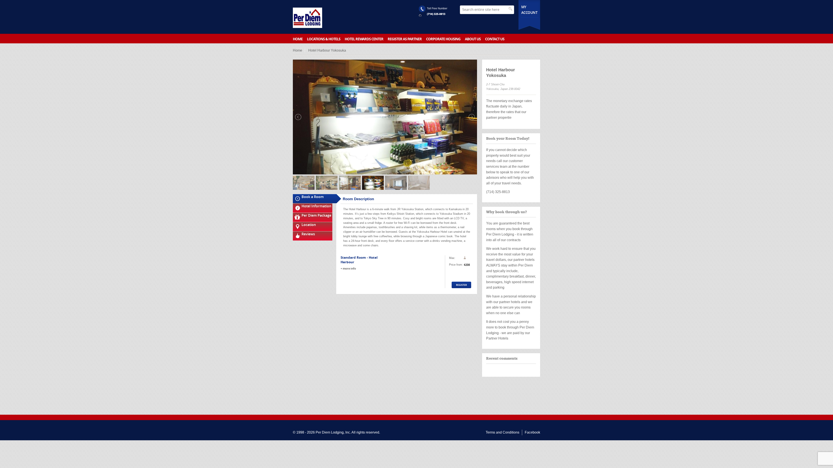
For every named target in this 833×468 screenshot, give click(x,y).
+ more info (348, 268)
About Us (473, 39)
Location (309, 224)
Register (461, 284)
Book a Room (313, 196)
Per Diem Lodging (330, 432)
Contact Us (494, 39)
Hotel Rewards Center (364, 39)
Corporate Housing (443, 39)
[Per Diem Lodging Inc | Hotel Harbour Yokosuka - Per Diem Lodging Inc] (307, 18)
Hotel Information (316, 206)
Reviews (308, 234)
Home (298, 39)
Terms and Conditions (502, 432)
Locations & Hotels (323, 39)
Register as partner (405, 39)
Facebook (532, 432)
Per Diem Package (316, 215)
